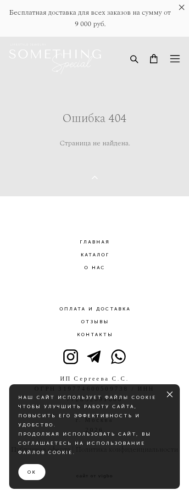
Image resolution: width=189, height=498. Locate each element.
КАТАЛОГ (95, 255)
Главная (95, 242)
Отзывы (95, 322)
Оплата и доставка (95, 309)
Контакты (95, 335)
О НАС (95, 268)
